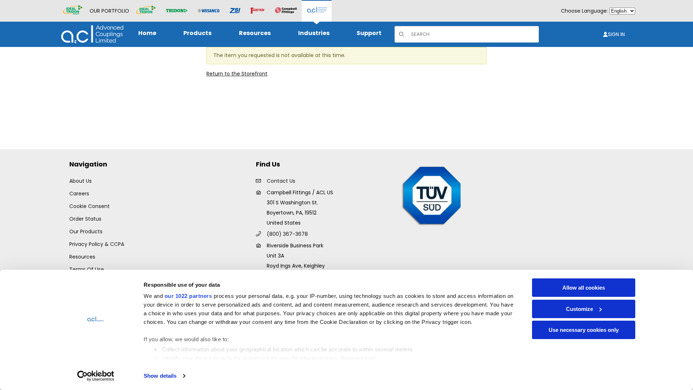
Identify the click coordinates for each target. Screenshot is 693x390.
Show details (160, 376)
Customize (579, 309)
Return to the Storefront (236, 73)
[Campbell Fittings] (286, 11)
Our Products (86, 231)
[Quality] (432, 195)
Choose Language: (584, 10)
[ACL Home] (91, 34)
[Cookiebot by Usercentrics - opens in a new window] (95, 375)
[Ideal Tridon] (146, 10)
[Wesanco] (208, 11)
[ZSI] (235, 11)
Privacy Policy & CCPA (96, 244)
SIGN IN (616, 34)
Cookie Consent (89, 206)
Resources (82, 256)
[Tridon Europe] (177, 11)
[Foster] (257, 11)
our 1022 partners (188, 296)
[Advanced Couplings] (317, 11)
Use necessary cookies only (584, 330)
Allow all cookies (583, 288)
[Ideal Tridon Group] (73, 11)
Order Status (85, 218)
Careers (79, 193)
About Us (80, 181)
